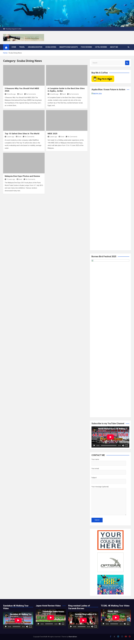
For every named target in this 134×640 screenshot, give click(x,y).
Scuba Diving (50, 47)
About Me (114, 47)
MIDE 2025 (52, 133)
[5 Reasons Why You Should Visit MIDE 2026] (24, 75)
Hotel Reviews (101, 47)
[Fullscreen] (127, 445)
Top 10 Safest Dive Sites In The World (22, 133)
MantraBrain (73, 637)
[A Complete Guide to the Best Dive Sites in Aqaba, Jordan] (67, 75)
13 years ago (11, 179)
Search (127, 63)
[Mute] (123, 445)
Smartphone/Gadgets (68, 47)
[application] (110, 437)
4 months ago (11, 94)
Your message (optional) (100, 487)
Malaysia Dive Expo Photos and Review (22, 176)
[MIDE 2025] (67, 120)
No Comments (31, 94)
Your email (95, 468)
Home (14, 47)
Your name (95, 459)
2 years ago (10, 136)
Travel (22, 47)
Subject (94, 478)
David (21, 94)
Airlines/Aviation (35, 47)
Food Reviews (86, 47)
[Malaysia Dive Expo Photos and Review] (24, 163)
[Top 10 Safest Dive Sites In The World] (24, 120)
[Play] (94, 445)
